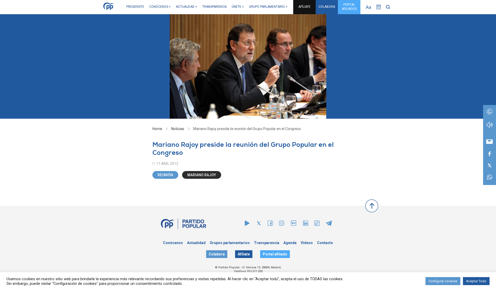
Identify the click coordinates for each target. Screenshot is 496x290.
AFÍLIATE (304, 7)
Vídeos (307, 243)
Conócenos (173, 243)
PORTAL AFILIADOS (349, 7)
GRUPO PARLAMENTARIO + (268, 7)
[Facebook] (270, 224)
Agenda (290, 243)
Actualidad (196, 243)
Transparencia (266, 243)
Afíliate (244, 254)
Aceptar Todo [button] (476, 281)
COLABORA (327, 7)
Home (157, 129)
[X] (258, 224)
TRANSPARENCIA (214, 7)
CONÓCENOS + (160, 7)
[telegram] (329, 224)
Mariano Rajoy (201, 175)
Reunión (165, 175)
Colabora (217, 254)
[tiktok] (317, 224)
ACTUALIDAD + (186, 7)
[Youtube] (247, 224)
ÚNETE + (238, 7)
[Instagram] (281, 224)
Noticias (177, 129)
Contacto (325, 243)
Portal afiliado (275, 254)
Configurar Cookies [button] (443, 281)
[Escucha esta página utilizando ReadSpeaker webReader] (489, 127)
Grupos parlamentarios (230, 243)
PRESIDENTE (135, 7)
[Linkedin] (305, 224)
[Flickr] (293, 225)
